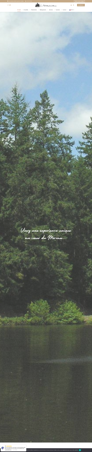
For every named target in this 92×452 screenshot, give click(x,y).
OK (80, 450)
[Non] (90, 450)
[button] (26, 444)
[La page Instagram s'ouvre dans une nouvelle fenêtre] (10, 5)
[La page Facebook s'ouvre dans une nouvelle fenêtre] (8, 5)
